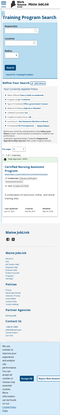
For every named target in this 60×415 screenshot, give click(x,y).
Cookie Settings (12, 304)
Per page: (6, 149)
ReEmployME (11, 315)
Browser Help (11, 270)
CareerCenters (12, 332)
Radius (8, 50)
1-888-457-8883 (12, 327)
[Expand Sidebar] (2, 13)
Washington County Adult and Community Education (26, 174)
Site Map (9, 278)
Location (10, 38)
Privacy (8, 290)
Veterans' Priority (13, 295)
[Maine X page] (13, 239)
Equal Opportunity (13, 293)
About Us (9, 258)
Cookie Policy (11, 301)
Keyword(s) (11, 26)
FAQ (7, 261)
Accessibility (11, 298)
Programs (10, 276)
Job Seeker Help (12, 264)
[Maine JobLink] (30, 4)
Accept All (26, 378)
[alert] (30, 160)
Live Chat (9, 335)
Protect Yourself (12, 273)
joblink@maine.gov (13, 330)
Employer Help (12, 267)
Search (10, 67)
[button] (3, 4)
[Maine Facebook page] (8, 239)
